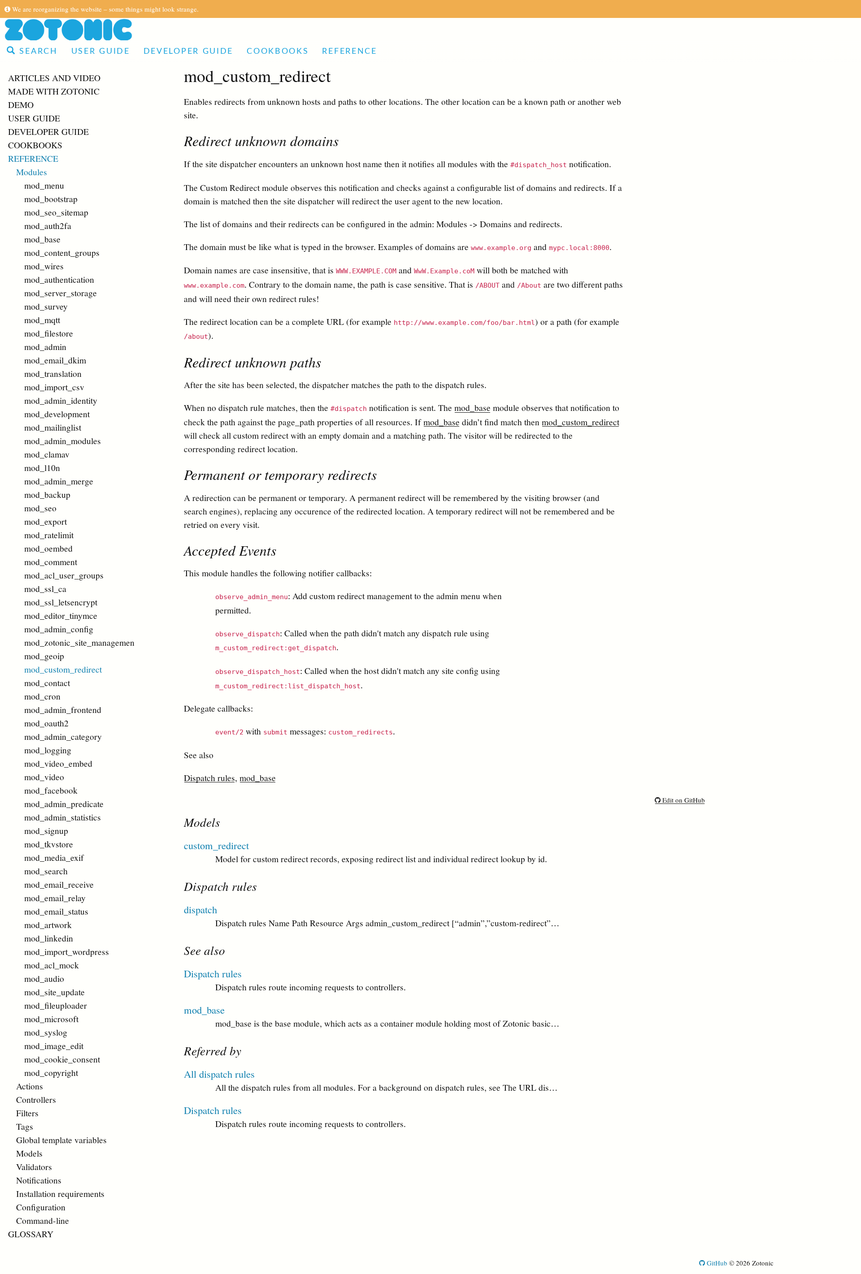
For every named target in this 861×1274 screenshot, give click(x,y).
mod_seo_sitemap (56, 212)
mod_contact (47, 682)
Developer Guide (189, 52)
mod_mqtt (42, 319)
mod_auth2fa (47, 225)
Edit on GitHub (683, 799)
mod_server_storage (60, 292)
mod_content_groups (62, 252)
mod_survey (46, 306)
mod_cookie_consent (62, 1059)
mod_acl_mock (51, 965)
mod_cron (42, 696)
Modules (31, 171)
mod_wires (44, 266)
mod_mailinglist (52, 427)
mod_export (45, 521)
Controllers (36, 1099)
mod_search (46, 871)
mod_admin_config (58, 629)
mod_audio (44, 978)
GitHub (716, 1262)
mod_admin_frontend (62, 709)
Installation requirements (60, 1193)
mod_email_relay (55, 897)
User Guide (100, 52)
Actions (29, 1086)
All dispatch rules (219, 1073)
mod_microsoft (51, 1018)
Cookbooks (278, 52)
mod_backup (47, 494)
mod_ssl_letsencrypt (60, 602)
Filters (27, 1113)
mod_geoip (44, 655)
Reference (349, 52)
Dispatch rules (209, 777)
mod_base (42, 239)
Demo (21, 104)
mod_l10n (42, 467)
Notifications (38, 1180)
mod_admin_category (63, 736)
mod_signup (46, 830)
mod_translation (53, 373)
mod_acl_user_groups (64, 575)
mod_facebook (51, 790)
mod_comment (50, 561)
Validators (34, 1166)
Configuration (40, 1207)
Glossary (30, 1233)
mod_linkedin (48, 938)
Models (29, 1153)
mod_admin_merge (58, 481)
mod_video (44, 776)
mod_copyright (51, 1072)
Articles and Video (54, 77)
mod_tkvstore (48, 844)
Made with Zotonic (54, 91)
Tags (24, 1126)
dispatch (200, 909)
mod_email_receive (59, 884)
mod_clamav (47, 454)
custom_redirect (216, 845)
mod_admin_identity (60, 400)
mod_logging (47, 750)
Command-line (42, 1220)
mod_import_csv (54, 387)
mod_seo (40, 508)
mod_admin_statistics (62, 817)
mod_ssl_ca (45, 588)
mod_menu (44, 185)
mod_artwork (48, 924)
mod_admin (45, 346)
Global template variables (61, 1139)
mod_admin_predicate (64, 803)
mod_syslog (45, 1032)
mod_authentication (59, 279)
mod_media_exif (54, 857)
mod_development (57, 413)
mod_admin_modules (62, 440)
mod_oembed (48, 548)
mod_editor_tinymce (60, 615)
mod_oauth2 (46, 723)
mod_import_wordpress (66, 951)
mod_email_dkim (55, 360)
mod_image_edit (53, 1045)
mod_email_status (56, 911)
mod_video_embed (58, 763)
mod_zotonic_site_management (79, 642)
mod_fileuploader (55, 1005)
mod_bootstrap (51, 198)
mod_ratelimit (49, 534)
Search (37, 52)
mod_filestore (48, 333)
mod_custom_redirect (63, 669)
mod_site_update (54, 992)
